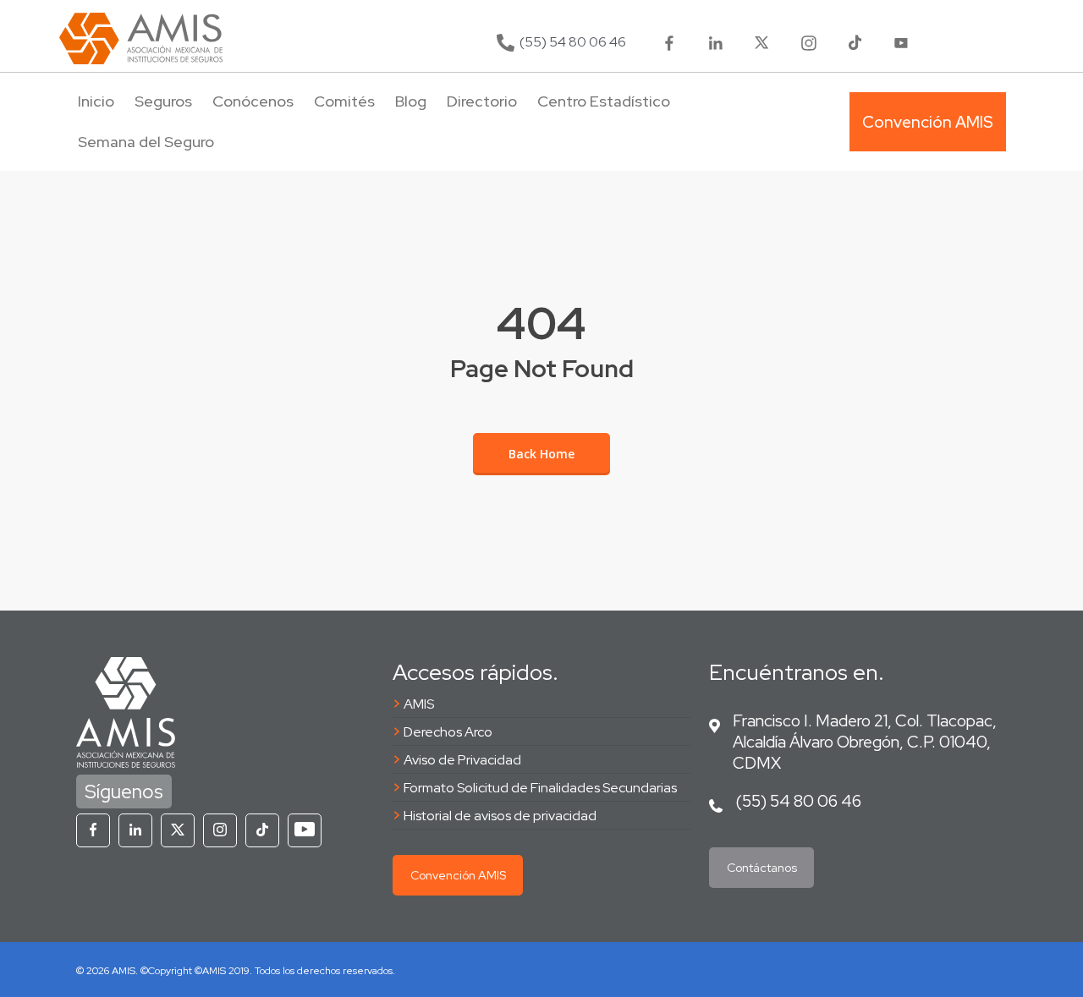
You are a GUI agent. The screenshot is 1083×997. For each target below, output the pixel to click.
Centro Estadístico (603, 101)
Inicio (96, 101)
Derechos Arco (448, 732)
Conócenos (253, 101)
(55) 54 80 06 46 (798, 801)
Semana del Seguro (146, 141)
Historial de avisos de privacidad (500, 815)
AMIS (419, 704)
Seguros (163, 101)
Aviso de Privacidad (462, 760)
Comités (344, 101)
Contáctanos (762, 867)
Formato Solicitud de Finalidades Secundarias (540, 788)
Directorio (482, 101)
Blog (410, 101)
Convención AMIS (458, 875)
